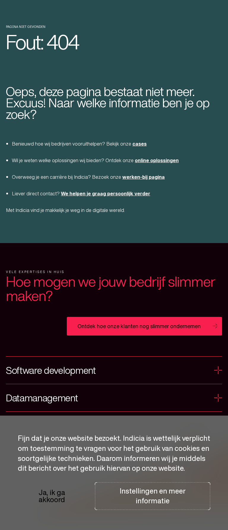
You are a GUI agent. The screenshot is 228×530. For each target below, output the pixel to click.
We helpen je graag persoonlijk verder (105, 193)
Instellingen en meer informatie (153, 496)
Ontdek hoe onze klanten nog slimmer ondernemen (139, 326)
